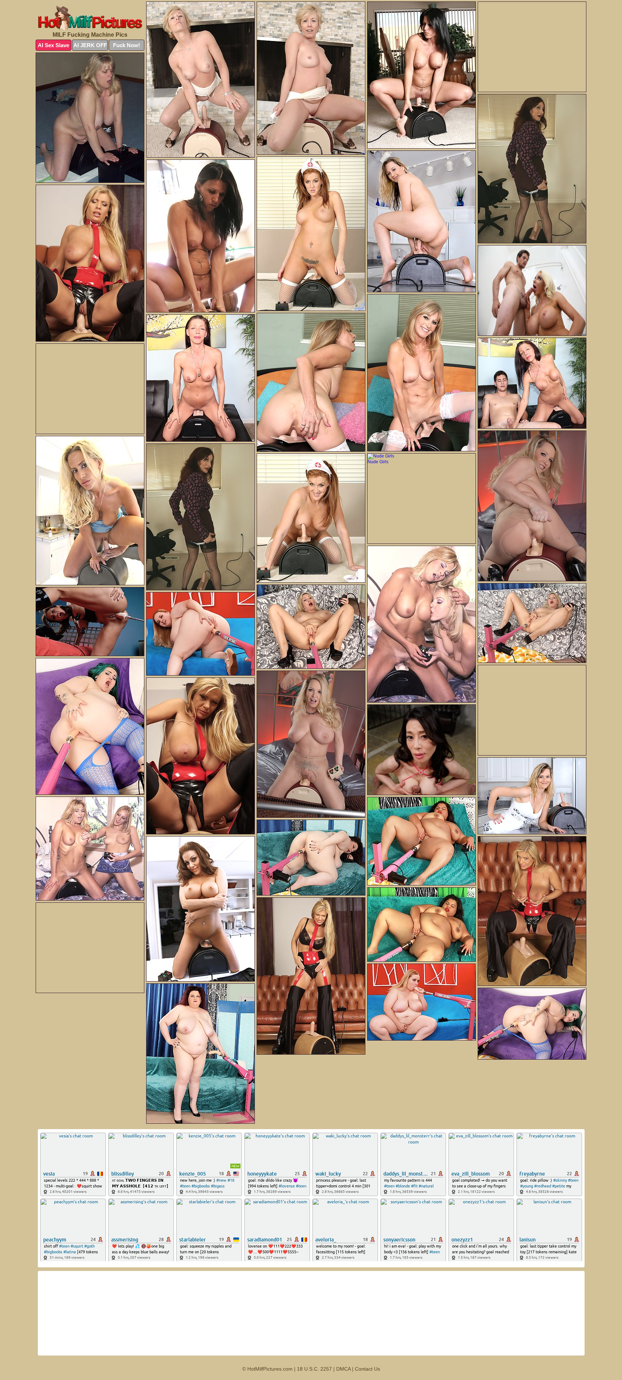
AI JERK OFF (90, 45)
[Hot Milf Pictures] (90, 18)
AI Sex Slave (53, 45)
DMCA (343, 1369)
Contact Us (367, 1369)
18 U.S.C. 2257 (314, 1369)
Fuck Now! (126, 45)
